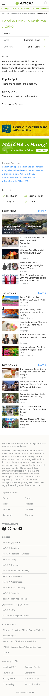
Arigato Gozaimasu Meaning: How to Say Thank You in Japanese (33, 325)
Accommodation (36, 196)
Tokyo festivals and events (15, 170)
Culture (32, 201)
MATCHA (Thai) (9, 559)
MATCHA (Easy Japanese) (13, 587)
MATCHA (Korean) (10, 565)
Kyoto (5, 503)
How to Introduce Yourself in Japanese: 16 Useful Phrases (33, 336)
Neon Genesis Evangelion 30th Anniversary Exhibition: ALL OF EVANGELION (33, 278)
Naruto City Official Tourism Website (19, 641)
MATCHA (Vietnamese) (12, 582)
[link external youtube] (21, 529)
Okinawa (29, 509)
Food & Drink (12, 196)
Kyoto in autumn (11, 174)
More (41, 210)
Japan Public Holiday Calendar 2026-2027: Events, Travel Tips (33, 300)
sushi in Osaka (28, 174)
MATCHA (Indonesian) (12, 576)
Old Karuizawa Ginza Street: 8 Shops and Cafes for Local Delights (33, 372)
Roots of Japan (9, 635)
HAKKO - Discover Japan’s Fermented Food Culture (22, 650)
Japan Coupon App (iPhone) (14, 598)
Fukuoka (6, 509)
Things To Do (12, 201)
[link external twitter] (10, 529)
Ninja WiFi (24, 181)
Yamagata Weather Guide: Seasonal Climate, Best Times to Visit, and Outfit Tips (33, 384)
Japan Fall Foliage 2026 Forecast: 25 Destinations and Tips (31, 312)
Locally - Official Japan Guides (15, 615)
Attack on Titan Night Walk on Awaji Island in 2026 (32, 251)
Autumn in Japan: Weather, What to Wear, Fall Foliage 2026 (32, 350)
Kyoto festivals (10, 181)
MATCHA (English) (10, 548)
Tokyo (5, 498)
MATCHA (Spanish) (10, 593)
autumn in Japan (11, 167)
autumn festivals (11, 177)
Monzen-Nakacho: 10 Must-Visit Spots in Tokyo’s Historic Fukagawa (33, 422)
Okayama (29, 515)
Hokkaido (29, 503)
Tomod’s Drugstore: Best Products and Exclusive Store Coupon (33, 409)
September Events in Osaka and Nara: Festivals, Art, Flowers (32, 397)
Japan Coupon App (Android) (15, 604)
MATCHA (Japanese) (11, 542)
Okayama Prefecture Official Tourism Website (23, 630)
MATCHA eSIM (8, 610)
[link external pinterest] (15, 529)
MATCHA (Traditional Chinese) (16, 553)
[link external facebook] (4, 529)
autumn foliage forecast (32, 167)
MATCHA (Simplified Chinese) (15, 570)
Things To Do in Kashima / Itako (16, 8)
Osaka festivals (28, 177)
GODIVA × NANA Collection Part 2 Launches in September (32, 240)
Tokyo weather (36, 170)
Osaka (27, 498)
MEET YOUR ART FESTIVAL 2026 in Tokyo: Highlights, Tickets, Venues (32, 265)
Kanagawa (7, 515)
